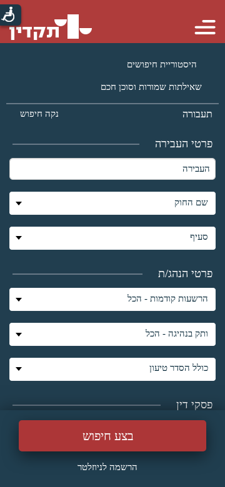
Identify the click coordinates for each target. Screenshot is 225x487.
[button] (112, 203)
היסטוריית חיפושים (163, 64)
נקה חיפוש (39, 114)
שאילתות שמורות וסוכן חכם (151, 87)
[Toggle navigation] (205, 25)
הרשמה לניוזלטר (108, 467)
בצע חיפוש (108, 436)
